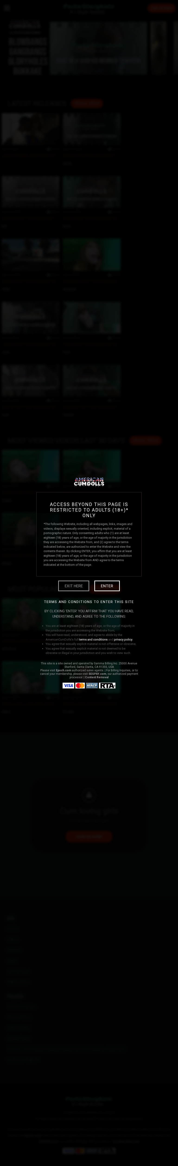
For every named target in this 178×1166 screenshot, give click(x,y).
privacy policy (123, 639)
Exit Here (74, 586)
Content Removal (96, 677)
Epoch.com (63, 670)
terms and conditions (93, 639)
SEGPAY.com (97, 673)
